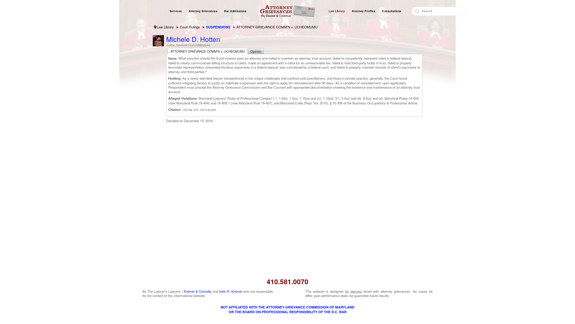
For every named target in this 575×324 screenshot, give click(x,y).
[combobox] (438, 11)
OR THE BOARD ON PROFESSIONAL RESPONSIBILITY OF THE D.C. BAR (288, 311)
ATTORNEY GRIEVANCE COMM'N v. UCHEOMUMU (207, 51)
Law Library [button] (337, 11)
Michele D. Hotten (193, 39)
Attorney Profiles (364, 11)
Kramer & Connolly (198, 291)
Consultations (391, 11)
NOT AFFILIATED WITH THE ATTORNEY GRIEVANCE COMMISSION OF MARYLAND (287, 307)
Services (176, 11)
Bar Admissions (235, 11)
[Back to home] (287, 11)
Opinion (255, 51)
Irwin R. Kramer (230, 291)
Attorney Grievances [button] (203, 11)
